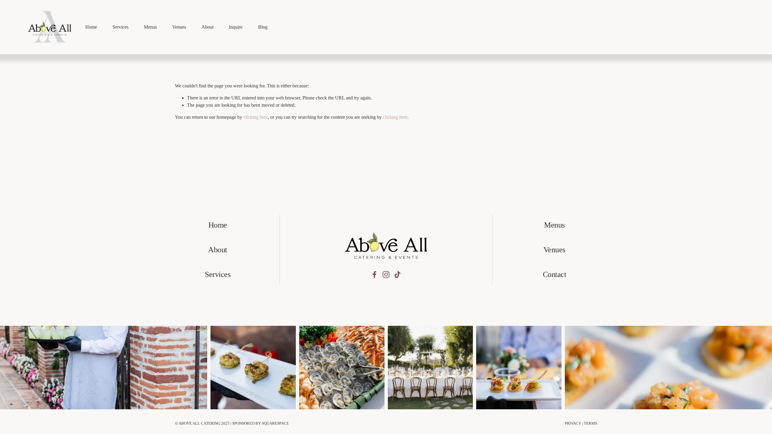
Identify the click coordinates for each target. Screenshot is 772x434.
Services (120, 27)
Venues (179, 27)
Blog (262, 27)
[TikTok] (397, 274)
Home (91, 27)
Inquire (235, 27)
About (207, 27)
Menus (150, 27)
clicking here (255, 117)
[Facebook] (374, 274)
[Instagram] (386, 274)
